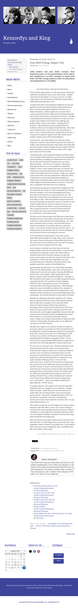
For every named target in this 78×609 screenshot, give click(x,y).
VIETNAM (10, 215)
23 (24, 565)
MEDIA (9, 198)
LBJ (24, 191)
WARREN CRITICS (13, 222)
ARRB (21, 160)
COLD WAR (15, 163)
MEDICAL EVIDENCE (13, 201)
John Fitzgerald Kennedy (48, 448)
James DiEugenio (43, 65)
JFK (14, 187)
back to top (71, 534)
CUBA (20, 167)
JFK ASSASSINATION (14, 191)
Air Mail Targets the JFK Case (44, 500)
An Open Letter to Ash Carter (44, 493)
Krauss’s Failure (39, 507)
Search (10, 142)
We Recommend (13, 121)
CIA (8, 163)
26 (12, 568)
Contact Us (11, 130)
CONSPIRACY (11, 167)
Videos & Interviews (15, 105)
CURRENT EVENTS (13, 170)
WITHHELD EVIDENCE (14, 229)
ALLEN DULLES (12, 160)
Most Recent (12, 109)
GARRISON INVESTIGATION (16, 184)
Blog (9, 146)
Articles (10, 93)
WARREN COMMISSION (14, 218)
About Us (11, 126)
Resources (11, 117)
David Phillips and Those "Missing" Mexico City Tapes (53, 513)
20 (15, 565)
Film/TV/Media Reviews (16, 101)
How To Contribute (14, 134)
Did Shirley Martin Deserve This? (46, 486)
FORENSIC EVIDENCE (14, 180)
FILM (9, 177)
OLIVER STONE (12, 208)
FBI (21, 174)
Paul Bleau (40, 518)
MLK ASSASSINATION (14, 205)
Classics (10, 113)
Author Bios (12, 138)
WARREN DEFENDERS (14, 225)
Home (10, 85)
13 (15, 562)
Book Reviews (13, 97)
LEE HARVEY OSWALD (14, 194)
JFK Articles (13, 67)
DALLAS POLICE (12, 174)
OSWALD (22, 208)
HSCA (9, 187)
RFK (8, 211)
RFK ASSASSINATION (19, 211)
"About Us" (43, 474)
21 (18, 565)
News (10, 89)
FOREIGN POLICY (18, 177)
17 (6, 565)
